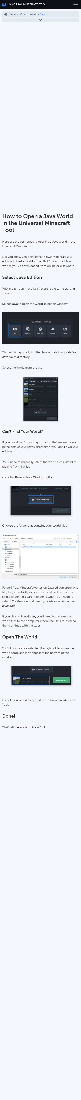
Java (42, 14)
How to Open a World (23, 14)
